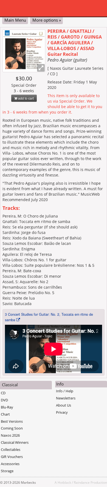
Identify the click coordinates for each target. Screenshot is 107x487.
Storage (7, 470)
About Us (63, 405)
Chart (5, 414)
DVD (4, 400)
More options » (46, 20)
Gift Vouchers (12, 456)
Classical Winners (15, 442)
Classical (10, 384)
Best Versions (12, 421)
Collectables (10, 449)
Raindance (82, 482)
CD (3, 392)
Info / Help (64, 391)
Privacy (62, 412)
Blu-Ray (7, 407)
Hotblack (64, 482)
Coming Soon (12, 428)
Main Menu (15, 20)
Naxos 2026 (10, 435)
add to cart (25, 98)
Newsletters (65, 398)
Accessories (10, 463)
